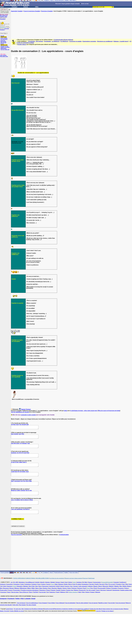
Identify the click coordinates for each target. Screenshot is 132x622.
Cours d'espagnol (43, 602)
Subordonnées (115, 590)
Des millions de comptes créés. (4, 15)
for (25, 481)
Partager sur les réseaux (107, 611)
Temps (8, 592)
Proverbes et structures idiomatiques (29, 590)
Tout (48, 592)
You (20, 424)
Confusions (2, 584)
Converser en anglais (75, 41)
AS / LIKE (15, 582)
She (23, 434)
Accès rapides (4, 38)
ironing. (16, 434)
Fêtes (127, 584)
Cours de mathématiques (32, 602)
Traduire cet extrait (5, 47)
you (30, 490)
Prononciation (16, 590)
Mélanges (17, 588)
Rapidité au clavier (102, 602)
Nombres (45, 588)
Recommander (4, 45)
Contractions (28, 584)
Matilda (124, 586)
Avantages (2, 19)
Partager (28, 409)
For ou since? (112, 584)
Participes (74, 588)
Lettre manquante (83, 586)
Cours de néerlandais (70, 602)
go (16, 490)
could (12, 471)
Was (30, 481)
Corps (38, 584)
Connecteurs (17, 584)
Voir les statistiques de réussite (20, 412)
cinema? (23, 490)
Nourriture (54, 588)
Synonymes (3, 592)
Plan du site (3, 42)
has (29, 443)
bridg (65, 410)
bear (12, 434)
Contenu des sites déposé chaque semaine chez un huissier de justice (106, 608)
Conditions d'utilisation (37, 608)
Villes (83, 592)
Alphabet (53, 582)
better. (24, 471)
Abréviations (22, 582)
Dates (56, 584)
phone (26, 499)
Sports (97, 590)
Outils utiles (15, 604)
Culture (46, 572)
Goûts (4, 586)
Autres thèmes (68, 39)
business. (14, 452)
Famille (96, 584)
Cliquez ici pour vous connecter (5, 11)
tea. (18, 462)
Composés (116, 582)
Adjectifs (42, 582)
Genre (130, 584)
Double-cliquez (21, 44)
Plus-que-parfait (101, 588)
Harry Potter (32, 586)
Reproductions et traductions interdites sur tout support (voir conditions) (71, 608)
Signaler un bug (4, 46)
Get (1, 586)
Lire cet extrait (4, 39)
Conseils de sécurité (49, 608)
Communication (58, 39)
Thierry (30, 592)
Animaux (58, 582)
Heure (40, 586)
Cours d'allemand (60, 602)
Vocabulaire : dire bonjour (35, 41)
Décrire (70, 584)
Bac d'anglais (22, 604)
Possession (121, 588)
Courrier (48, 584)
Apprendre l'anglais (16, 11)
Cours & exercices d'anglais (32, 11)
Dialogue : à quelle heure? (121, 41)
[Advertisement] (71, 24)
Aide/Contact (4, 37)
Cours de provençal (120, 602)
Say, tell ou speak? (90, 590)
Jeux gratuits (3, 55)
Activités (37, 582)
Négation (60, 588)
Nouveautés (3, 41)
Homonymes (45, 586)
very (13, 509)
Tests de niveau (14, 592)
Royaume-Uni (82, 590)
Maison (100, 586)
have (17, 424)
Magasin (96, 586)
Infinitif (57, 586)
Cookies (12, 611)
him (27, 481)
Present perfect (3, 590)
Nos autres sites (4, 56)
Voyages (92, 592)
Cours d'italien (51, 602)
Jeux (51, 572)
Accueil (2, 35)
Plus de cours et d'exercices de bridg (109, 410)
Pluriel (95, 588)
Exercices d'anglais (47, 11)
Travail (57, 592)
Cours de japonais (93, 602)
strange (24, 443)
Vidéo (79, 592)
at (15, 499)
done (16, 471)
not (12, 424)
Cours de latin (111, 602)
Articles (70, 582)
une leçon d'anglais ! (4, 29)
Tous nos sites (73, 572)
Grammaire (9, 586)
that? (12, 481)
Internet (62, 586)
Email (33, 598)
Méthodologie (23, 588)
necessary (17, 481)
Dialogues (60, 584)
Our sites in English (31, 604)
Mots (1, 588)
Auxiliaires (79, 582)
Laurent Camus (9, 608)
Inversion (67, 586)
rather (20, 462)
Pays (92, 588)
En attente (78, 584)
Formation (118, 584)
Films (106, 584)
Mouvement (6, 588)
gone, (18, 443)
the (27, 490)
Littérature (90, 586)
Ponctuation (114, 588)
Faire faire (91, 584)
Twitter (17, 598)
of (21, 452)
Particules (79, 588)
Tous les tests (42, 592)
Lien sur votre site (5, 49)
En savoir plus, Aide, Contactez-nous (23, 608)
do (21, 481)
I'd (15, 462)
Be (83, 582)
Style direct (103, 590)
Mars (121, 586)
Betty (86, 582)
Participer (14, 7)
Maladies (117, 586)
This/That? (35, 592)
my (18, 452)
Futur (123, 584)
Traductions (52, 592)
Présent (48, 590)
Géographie (19, 586)
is (20, 443)
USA (67, 592)
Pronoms (10, 590)
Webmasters (3, 48)
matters (18, 499)
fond (26, 509)
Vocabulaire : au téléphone (52, 41)
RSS (22, 598)
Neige (40, 588)
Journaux (75, 586)
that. (14, 424)
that (28, 452)
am (15, 509)
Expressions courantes (89, 41)
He (18, 471)
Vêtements (97, 592)
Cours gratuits (5, 572)
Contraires (34, 584)
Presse (2, 43)
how (12, 443)
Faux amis (101, 584)
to (23, 481)
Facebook (11, 598)
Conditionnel (123, 582)
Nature (37, 588)
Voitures (87, 592)
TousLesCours (58, 572)
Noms (49, 588)
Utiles (36, 7)
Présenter (53, 590)
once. (12, 499)
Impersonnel (52, 586)
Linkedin (27, 598)
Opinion (65, 588)
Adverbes (47, 582)
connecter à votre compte (28, 415)
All (20, 452)
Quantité (58, 590)
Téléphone (62, 592)
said (27, 424)
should (24, 424)
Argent (62, 582)
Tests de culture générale (82, 602)
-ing (11, 582)
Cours (2, 7)
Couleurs (43, 584)
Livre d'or (3, 40)
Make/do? (111, 586)
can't (20, 434)
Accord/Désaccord (30, 582)
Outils (66, 572)
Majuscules (105, 586)
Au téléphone (64, 41)
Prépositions (42, 590)
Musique (12, 588)
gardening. (19, 509)
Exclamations (85, 584)
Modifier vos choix (19, 611)
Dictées (66, 584)
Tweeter (23, 409)
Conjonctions (9, 584)
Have (36, 586)
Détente (25, 7)
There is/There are (23, 592)
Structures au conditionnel (105, 41)
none (25, 452)
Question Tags (69, 590)
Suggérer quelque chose (126, 590)
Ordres (69, 588)
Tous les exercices (16, 534)
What (31, 499)
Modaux (129, 586)
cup (13, 462)
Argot (66, 582)
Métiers (29, 588)
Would (13, 490)
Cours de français (21, 602)
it (21, 443)
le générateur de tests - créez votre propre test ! (84, 410)
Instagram (3, 598)
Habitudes (25, 586)
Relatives (76, 590)
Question (63, 590)
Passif (84, 588)
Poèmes (126, 588)
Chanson (90, 582)
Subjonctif (109, 590)
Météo (33, 588)
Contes (22, 584)
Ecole (74, 584)
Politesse (108, 588)
